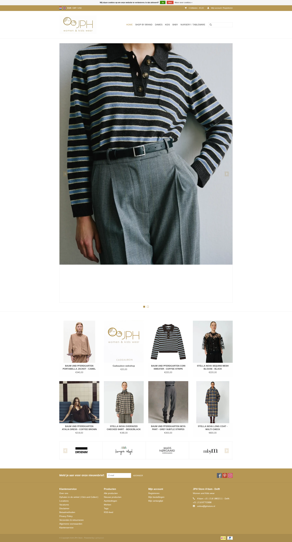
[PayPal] (229, 538)
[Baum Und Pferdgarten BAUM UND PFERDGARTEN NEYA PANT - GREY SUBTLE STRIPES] (168, 402)
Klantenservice (66, 528)
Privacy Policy (66, 516)
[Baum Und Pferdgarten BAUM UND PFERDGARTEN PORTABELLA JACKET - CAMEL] (79, 342)
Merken (107, 505)
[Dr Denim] (81, 450)
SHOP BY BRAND (143, 25)
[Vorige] (65, 174)
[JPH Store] (81, 24)
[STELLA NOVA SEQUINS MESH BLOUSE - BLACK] (213, 342)
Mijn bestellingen (156, 497)
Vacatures (64, 505)
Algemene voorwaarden (70, 524)
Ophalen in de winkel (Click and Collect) (78, 497)
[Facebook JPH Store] (219, 475)
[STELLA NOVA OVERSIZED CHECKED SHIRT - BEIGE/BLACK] (124, 402)
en (64, 8)
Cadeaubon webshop (124, 365)
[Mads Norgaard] (167, 450)
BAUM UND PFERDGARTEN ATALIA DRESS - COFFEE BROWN (79, 428)
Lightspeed (99, 538)
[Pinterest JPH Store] (224, 475)
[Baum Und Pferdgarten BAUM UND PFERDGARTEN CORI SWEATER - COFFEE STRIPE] (168, 342)
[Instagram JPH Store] (230, 475)
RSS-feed (108, 512)
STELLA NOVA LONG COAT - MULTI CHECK (213, 428)
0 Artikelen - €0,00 (196, 8)
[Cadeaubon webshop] (124, 342)
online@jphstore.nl (206, 506)
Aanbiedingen (110, 501)
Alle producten (111, 493)
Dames (158, 25)
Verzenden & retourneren (71, 520)
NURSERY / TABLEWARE (193, 25)
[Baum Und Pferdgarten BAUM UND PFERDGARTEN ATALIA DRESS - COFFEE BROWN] (79, 402)
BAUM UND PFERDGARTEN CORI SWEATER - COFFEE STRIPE (168, 367)
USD (80, 8)
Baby (175, 25)
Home (129, 25)
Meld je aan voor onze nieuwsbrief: (81, 475)
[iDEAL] (223, 538)
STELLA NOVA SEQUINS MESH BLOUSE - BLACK (213, 367)
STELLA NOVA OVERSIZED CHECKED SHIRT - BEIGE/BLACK (124, 428)
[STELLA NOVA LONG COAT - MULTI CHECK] (213, 402)
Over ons (63, 493)
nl (60, 8)
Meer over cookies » (183, 3)
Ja (163, 3)
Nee (170, 3)
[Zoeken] (210, 24)
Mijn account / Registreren (222, 8)
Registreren (154, 493)
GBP (75, 8)
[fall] (146, 154)
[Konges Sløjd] (124, 450)
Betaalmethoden (67, 512)
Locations (64, 501)
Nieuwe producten (112, 497)
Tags (106, 508)
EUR (69, 8)
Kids (167, 25)
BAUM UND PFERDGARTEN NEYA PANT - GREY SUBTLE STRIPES (168, 428)
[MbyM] (210, 450)
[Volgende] (227, 174)
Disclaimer (64, 508)
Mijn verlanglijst (155, 501)
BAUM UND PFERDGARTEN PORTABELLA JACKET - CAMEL (79, 367)
